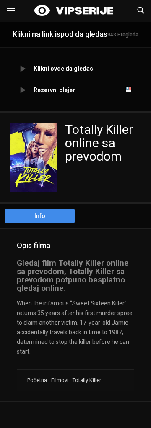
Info (39, 216)
